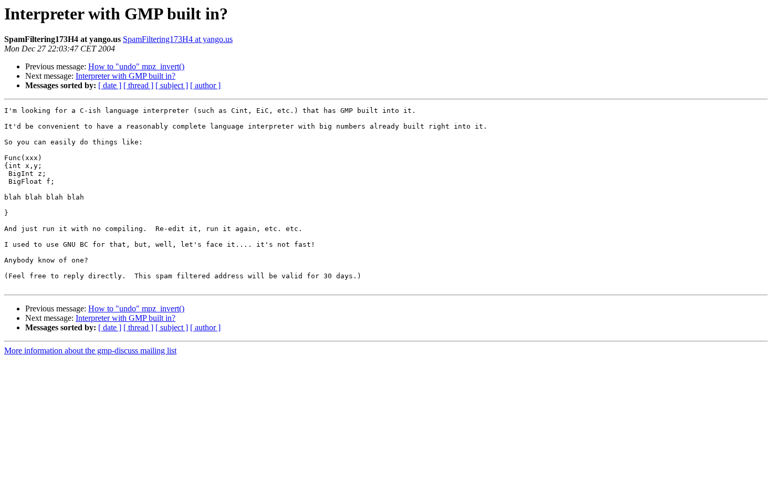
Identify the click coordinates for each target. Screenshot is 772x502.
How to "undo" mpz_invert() (136, 66)
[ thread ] (138, 85)
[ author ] (205, 85)
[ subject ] (171, 85)
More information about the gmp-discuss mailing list (90, 350)
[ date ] (109, 85)
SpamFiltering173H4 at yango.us (178, 39)
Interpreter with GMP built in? (125, 75)
